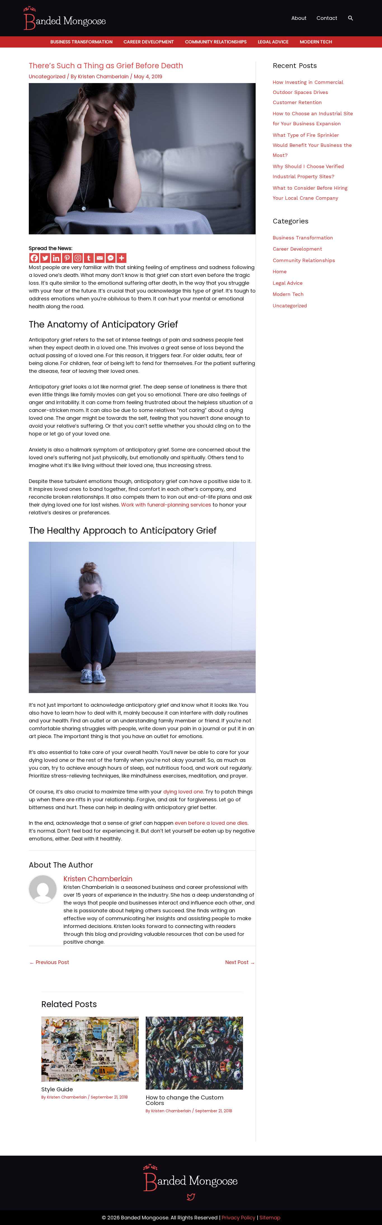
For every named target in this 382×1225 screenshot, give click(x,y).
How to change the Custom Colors (184, 1100)
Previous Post (49, 962)
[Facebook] (34, 258)
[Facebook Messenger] (110, 258)
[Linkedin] (56, 258)
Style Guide (57, 1089)
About (298, 18)
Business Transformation (81, 42)
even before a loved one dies (211, 822)
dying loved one (183, 791)
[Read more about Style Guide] (90, 1048)
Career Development (149, 42)
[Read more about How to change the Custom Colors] (194, 1052)
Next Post (240, 962)
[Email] (100, 258)
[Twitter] (45, 258)
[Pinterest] (67, 258)
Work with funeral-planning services (166, 504)
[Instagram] (78, 258)
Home (280, 271)
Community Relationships (216, 42)
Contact (327, 18)
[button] (350, 18)
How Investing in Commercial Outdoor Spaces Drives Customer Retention (308, 92)
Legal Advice (273, 42)
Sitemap (270, 1217)
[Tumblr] (89, 258)
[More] (121, 258)
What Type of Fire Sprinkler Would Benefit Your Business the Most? (312, 145)
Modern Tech (316, 42)
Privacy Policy (238, 1217)
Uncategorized (47, 76)
